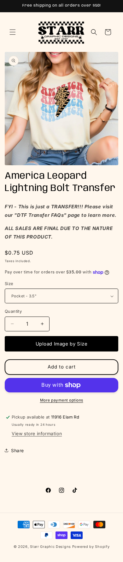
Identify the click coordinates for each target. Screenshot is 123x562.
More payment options (61, 400)
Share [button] (17, 450)
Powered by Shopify (91, 546)
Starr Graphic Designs (50, 546)
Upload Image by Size (62, 344)
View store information (37, 433)
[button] (13, 32)
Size (9, 283)
